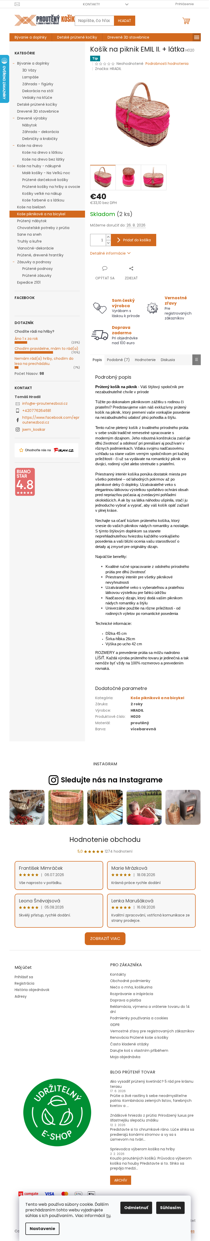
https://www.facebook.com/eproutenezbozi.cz (50, 420)
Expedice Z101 (28, 282)
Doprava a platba (125, 1000)
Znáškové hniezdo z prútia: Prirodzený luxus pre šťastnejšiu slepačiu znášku (152, 1118)
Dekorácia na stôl (37, 90)
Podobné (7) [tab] (118, 359)
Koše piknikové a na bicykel (41, 214)
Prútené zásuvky (36, 275)
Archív (120, 1180)
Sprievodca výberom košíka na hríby (142, 1149)
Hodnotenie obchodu (105, 839)
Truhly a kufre (29, 241)
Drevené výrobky (32, 118)
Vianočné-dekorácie (35, 248)
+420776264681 (36, 410)
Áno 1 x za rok (26, 338)
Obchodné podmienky (130, 980)
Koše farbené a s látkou (43, 200)
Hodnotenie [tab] (145, 359)
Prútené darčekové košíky (45, 179)
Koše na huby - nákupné (39, 166)
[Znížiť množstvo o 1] (108, 243)
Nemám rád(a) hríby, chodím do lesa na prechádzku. (44, 361)
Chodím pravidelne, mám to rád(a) (46, 348)
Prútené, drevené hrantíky (40, 255)
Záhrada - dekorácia (40, 131)
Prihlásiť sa (24, 977)
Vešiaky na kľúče (37, 97)
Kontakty (91, 4)
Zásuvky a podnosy (34, 262)
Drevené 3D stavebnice (38, 111)
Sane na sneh (29, 234)
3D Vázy (29, 70)
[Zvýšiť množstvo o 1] (108, 237)
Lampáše (30, 77)
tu (108, 1216)
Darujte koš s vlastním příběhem (139, 1050)
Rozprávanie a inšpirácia (131, 993)
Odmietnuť (136, 1208)
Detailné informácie (108, 253)
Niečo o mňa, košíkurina (131, 987)
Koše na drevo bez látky (43, 159)
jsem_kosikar (33, 429)
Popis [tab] (97, 359)
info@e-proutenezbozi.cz (45, 403)
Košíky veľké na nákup (42, 193)
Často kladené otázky (129, 1044)
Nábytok (29, 125)
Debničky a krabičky (40, 138)
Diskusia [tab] (168, 359)
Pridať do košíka (137, 240)
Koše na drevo (30, 145)
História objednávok (32, 989)
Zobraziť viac (105, 938)
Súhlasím (170, 1208)
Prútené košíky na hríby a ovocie (51, 186)
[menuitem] (30, 37)
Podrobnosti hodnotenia (166, 63)
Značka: (108, 68)
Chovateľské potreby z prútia (43, 227)
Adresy (21, 996)
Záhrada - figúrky (37, 84)
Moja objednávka (125, 1056)
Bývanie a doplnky (33, 63)
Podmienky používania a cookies (139, 1018)
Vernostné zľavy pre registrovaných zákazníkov (152, 1031)
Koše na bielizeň (31, 207)
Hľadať (124, 20)
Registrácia (24, 983)
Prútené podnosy (37, 268)
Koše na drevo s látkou (42, 152)
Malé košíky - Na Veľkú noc (46, 172)
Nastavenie (42, 1229)
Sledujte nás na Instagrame (112, 780)
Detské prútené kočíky (37, 104)
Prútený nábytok (32, 220)
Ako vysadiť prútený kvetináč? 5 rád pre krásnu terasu (151, 1084)
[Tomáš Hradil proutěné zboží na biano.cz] (25, 482)
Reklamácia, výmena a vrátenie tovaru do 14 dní (150, 1009)
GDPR (115, 1024)
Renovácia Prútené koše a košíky (139, 1037)
